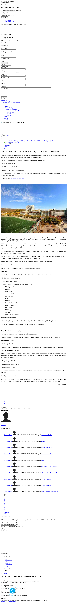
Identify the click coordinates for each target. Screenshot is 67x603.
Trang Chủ (6, 106)
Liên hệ (6, 118)
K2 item (9, 115)
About (3, 86)
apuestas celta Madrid (46, 435)
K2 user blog (10, 112)
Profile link (3, 67)
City (2, 80)
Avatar (2, 61)
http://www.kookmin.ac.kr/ (17, 178)
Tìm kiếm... (4, 99)
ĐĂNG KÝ (3, 97)
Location (3, 74)
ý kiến (7, 145)
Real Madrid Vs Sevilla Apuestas (49, 466)
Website (3, 83)
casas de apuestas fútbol (47, 447)
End (5, 513)
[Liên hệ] (11, 591)
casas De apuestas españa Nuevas (49, 491)
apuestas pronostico (46, 485)
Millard (43, 441)
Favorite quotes (5, 77)
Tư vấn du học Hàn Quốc (10, 109)
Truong (7, 135)
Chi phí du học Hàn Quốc (14, 110)
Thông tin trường (8, 107)
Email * (18, 524)
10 (4, 510)
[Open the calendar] (17, 72)
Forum (5, 116)
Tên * (17, 522)
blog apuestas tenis (46, 479)
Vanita (42, 460)
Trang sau (6, 512)
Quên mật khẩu (8, 20)
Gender (2, 64)
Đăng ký (6, 119)
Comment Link (8, 435)
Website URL (19, 526)
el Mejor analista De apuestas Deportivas (51, 472)
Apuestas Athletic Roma (47, 454)
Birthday (4, 71)
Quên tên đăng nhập (9, 21)
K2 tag (9, 113)
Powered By (8, 601)
